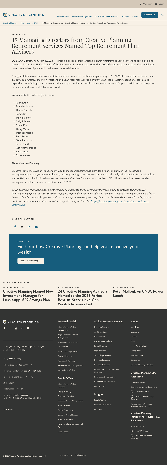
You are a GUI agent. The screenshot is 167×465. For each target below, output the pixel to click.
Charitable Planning (66, 396)
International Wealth (13, 389)
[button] (161, 15)
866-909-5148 (25, 365)
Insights (125, 16)
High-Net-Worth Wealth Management (68, 336)
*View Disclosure (9, 410)
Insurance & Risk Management (70, 365)
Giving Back (136, 350)
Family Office (63, 16)
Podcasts (98, 409)
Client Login (8, 383)
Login (161, 4)
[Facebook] (4, 329)
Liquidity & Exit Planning (68, 415)
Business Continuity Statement (144, 387)
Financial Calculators (102, 405)
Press (133, 341)
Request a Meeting (12, 358)
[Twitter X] (10, 329)
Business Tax (99, 336)
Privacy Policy (66, 455)
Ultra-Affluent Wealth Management (67, 328)
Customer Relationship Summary (142, 397)
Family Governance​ (65, 410)
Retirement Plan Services (104, 381)
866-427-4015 (34, 371)
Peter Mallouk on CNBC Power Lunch (138, 293)
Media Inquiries (137, 355)
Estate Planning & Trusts (68, 351)
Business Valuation (65, 419)
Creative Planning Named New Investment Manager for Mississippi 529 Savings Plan (28, 295)
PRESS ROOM (19, 34)
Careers (134, 336)
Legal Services (100, 350)
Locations (135, 332)
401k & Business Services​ (106, 16)
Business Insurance (102, 360)
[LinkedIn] (21, 329)
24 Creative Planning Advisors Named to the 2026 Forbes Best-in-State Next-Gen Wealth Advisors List (83, 297)
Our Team (147, 4)
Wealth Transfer (64, 405)
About (135, 16)
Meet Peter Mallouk (139, 346)
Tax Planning (63, 346)
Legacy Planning (64, 391)
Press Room (26, 23)
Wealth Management (82, 16)
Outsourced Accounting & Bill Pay (70, 425)
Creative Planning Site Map (142, 365)
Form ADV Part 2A (141, 391)
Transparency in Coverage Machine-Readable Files (141, 405)
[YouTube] (27, 329)
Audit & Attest (100, 332)
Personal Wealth (67, 321)
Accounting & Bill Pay (103, 341)
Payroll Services (100, 346)
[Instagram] (15, 329)
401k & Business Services (108, 321)
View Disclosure (137, 426)
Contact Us (149, 14)
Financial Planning (65, 356)
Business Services (101, 327)
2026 (5, 287)
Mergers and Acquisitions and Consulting (106, 370)
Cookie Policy (80, 455)
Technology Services (102, 355)
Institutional (99, 386)
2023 (36, 23)
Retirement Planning (66, 361)
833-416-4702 (26, 377)
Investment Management (68, 342)
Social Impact (63, 432)
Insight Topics (100, 400)
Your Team (135, 327)
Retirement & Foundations (105, 377)
